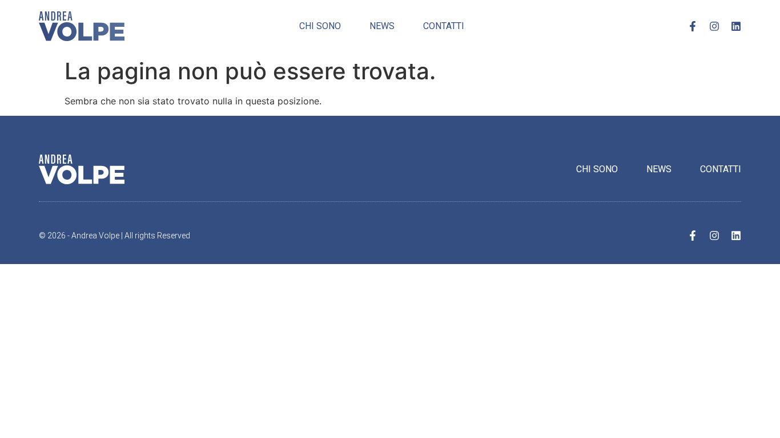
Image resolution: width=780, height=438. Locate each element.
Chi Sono (320, 26)
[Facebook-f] (692, 26)
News (382, 26)
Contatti (443, 26)
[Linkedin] (736, 26)
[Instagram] (714, 26)
